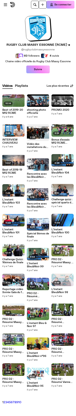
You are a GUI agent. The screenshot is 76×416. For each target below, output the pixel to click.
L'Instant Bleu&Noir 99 (35, 265)
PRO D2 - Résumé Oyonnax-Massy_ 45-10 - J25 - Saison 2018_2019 (62, 350)
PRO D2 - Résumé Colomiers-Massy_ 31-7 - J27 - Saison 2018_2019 (62, 321)
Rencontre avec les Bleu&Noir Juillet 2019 (37, 175)
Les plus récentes (58, 86)
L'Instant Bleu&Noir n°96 (36, 354)
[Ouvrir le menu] (5, 5)
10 (19, 402)
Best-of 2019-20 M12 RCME (12, 111)
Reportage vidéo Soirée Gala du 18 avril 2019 (12, 291)
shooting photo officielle (36, 111)
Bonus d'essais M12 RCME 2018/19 (60, 141)
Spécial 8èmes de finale (38, 235)
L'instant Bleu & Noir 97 (37, 325)
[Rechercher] (35, 5)
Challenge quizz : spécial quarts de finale (62, 201)
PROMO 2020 (60, 109)
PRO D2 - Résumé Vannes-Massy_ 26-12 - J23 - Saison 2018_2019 (62, 380)
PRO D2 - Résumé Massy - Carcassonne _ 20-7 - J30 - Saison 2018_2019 (62, 261)
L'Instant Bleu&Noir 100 (60, 231)
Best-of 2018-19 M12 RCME (12, 171)
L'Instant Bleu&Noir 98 (59, 291)
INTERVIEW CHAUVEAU (10, 141)
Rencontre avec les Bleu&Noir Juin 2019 (37, 205)
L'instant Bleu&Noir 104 (60, 171)
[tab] (7, 86)
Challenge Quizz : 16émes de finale (13, 261)
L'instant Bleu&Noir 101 (10, 231)
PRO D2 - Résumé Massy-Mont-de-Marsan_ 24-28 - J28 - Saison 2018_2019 (12, 321)
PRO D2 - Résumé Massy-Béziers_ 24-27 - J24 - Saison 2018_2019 (12, 380)
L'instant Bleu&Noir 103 (11, 201)
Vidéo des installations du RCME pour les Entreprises (36, 145)
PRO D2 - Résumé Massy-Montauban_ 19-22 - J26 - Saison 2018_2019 (12, 350)
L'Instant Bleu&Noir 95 (35, 384)
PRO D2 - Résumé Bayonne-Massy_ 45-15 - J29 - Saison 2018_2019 (38, 295)
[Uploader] (43, 5)
